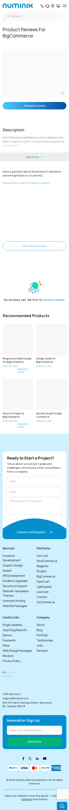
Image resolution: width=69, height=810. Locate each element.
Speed (7, 570)
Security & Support (15, 586)
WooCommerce (47, 561)
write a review (53, 300)
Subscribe (34, 741)
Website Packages (15, 606)
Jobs (40, 645)
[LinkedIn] (37, 758)
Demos (7, 635)
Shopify (42, 571)
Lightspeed (44, 587)
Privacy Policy (11, 661)
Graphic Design (13, 565)
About (41, 625)
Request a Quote (34, 105)
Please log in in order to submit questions (26, 183)
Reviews (8, 656)
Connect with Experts (31, 532)
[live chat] (62, 806)
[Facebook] (23, 758)
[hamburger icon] (65, 6)
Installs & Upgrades (15, 581)
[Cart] (58, 5)
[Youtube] (45, 758)
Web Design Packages (17, 651)
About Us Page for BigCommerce (13, 415)
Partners (42, 651)
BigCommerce (46, 576)
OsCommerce (46, 602)
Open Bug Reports (15, 630)
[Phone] (42, 6)
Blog (39, 630)
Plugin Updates (12, 625)
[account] (52, 5)
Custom (42, 597)
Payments (9, 640)
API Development (14, 576)
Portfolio (42, 635)
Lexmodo (43, 592)
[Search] (34, 16)
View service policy (34, 246)
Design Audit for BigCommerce (46, 360)
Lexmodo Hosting (14, 601)
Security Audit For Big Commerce (49, 415)
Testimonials (45, 640)
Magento (42, 566)
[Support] (47, 6)
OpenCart (43, 581)
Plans (6, 645)
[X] (30, 758)
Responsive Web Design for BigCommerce (17, 360)
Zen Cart (42, 556)
